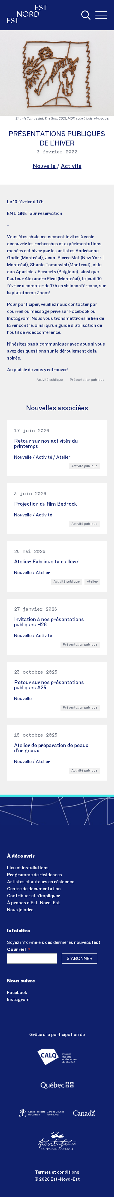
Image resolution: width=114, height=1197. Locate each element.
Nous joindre (20, 910)
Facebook (17, 993)
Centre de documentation (34, 889)
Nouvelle (45, 166)
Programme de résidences (34, 875)
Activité (71, 166)
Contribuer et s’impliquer (33, 896)
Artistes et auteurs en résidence (40, 882)
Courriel (18, 949)
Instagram (18, 1000)
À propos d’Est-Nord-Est (33, 903)
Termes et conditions (57, 1172)
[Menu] (101, 15)
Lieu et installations (28, 868)
